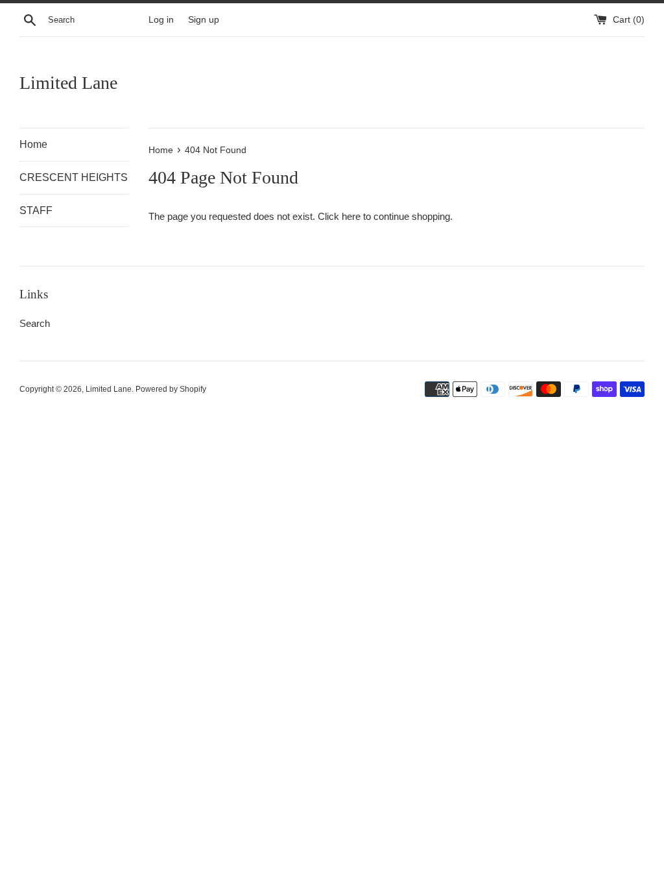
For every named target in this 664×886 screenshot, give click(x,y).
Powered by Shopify (171, 389)
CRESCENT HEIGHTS (73, 177)
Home (33, 144)
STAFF (36, 210)
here (351, 216)
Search (34, 323)
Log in (161, 20)
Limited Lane (68, 83)
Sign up (203, 20)
